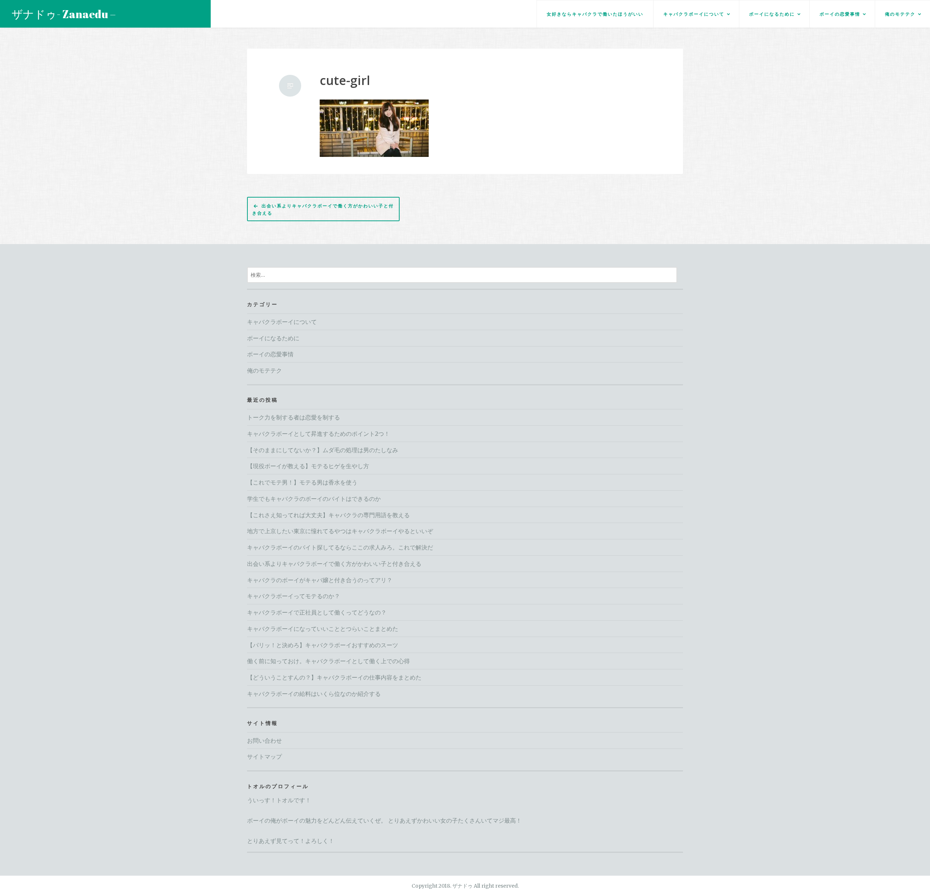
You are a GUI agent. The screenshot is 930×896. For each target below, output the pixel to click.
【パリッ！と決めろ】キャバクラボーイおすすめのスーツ (322, 645)
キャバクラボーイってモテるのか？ (293, 596)
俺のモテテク (900, 14)
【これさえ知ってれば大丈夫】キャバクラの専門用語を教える (328, 515)
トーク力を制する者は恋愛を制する (293, 417)
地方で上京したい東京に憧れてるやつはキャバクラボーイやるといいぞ (340, 531)
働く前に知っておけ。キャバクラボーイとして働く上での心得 (328, 661)
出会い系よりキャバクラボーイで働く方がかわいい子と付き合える (323, 209)
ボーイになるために (772, 14)
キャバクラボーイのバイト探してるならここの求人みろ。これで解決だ (340, 547)
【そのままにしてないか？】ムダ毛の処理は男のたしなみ (322, 450)
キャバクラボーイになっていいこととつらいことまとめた (322, 628)
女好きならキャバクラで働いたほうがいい (595, 14)
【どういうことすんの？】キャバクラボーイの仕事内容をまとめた (334, 677)
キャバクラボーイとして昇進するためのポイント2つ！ (318, 433)
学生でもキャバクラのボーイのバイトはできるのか (314, 498)
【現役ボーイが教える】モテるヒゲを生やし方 (308, 466)
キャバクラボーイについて (693, 14)
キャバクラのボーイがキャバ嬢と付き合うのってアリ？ (319, 580)
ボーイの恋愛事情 (840, 14)
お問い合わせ (264, 740)
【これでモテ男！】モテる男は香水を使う (302, 482)
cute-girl (345, 80)
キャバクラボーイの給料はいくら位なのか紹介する (314, 693)
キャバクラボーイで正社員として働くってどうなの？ (317, 612)
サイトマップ (264, 756)
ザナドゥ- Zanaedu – (64, 14)
